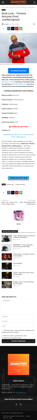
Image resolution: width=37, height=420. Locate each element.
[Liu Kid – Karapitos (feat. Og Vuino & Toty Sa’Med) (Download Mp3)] (7, 238)
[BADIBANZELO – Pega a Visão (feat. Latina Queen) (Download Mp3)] (7, 247)
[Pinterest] (16, 28)
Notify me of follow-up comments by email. (15, 335)
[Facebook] (9, 28)
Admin (7, 24)
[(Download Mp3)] (7, 266)
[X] (13, 28)
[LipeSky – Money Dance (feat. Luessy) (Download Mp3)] (7, 275)
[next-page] (5, 291)
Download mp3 (10, 184)
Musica (7, 7)
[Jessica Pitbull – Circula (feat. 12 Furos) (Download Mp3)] (7, 256)
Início (3, 7)
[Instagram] (20, 404)
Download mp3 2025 (20, 184)
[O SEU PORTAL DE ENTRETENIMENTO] (18, 2)
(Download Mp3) (17, 263)
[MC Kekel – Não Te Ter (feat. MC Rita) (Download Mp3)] (7, 284)
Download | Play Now (18, 71)
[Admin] (3, 24)
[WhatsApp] (20, 28)
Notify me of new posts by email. (12, 337)
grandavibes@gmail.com (19, 392)
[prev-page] (3, 291)
